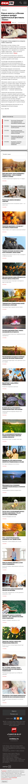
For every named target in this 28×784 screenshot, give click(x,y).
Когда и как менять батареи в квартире (11, 200)
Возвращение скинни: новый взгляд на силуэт (18, 126)
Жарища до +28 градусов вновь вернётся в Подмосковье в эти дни (13, 461)
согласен (4, 770)
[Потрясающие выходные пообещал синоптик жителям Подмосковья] (14, 354)
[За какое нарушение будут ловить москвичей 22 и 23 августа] (14, 328)
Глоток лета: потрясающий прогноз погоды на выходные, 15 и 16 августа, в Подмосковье (13, 513)
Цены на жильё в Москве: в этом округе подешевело (12, 563)
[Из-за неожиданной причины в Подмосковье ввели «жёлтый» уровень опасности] (14, 432)
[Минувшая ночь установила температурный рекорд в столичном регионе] (14, 483)
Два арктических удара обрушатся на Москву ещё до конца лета (13, 277)
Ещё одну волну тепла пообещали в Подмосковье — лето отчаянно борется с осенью (13, 175)
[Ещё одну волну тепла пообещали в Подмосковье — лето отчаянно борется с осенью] (14, 171)
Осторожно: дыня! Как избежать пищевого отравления (16, 143)
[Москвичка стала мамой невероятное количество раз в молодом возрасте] (14, 693)
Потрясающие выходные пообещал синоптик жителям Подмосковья (13, 357)
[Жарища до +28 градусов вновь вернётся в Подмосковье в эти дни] (14, 458)
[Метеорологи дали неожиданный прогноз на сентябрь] (14, 586)
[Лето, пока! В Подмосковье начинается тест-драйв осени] (14, 535)
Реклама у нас (14, 714)
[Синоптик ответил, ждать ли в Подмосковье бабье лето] (14, 639)
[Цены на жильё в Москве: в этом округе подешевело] (14, 560)
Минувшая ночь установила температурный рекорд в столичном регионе (13, 486)
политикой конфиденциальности (9, 778)
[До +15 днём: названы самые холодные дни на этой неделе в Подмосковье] (14, 665)
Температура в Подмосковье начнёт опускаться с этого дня (13, 304)
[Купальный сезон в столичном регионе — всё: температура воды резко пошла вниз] (14, 613)
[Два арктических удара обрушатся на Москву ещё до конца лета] (14, 275)
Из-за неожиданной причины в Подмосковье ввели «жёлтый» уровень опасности (11, 435)
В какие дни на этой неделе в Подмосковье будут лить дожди (12, 408)
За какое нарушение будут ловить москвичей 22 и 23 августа (12, 331)
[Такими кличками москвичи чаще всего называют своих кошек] (14, 249)
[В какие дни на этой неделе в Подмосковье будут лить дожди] (14, 405)
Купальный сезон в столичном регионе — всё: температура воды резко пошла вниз (12, 616)
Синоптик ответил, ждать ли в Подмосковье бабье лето (11, 642)
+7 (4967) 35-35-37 (14, 734)
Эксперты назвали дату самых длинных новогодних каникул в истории (17, 132)
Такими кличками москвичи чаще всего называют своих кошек (12, 251)
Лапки (15, 53)
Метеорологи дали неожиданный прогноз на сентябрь (12, 589)
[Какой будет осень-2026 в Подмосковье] (14, 381)
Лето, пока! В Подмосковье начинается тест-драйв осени (11, 538)
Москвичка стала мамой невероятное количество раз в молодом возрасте (14, 696)
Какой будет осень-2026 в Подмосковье (10, 383)
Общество (4, 9)
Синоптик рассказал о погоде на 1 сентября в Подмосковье (12, 226)
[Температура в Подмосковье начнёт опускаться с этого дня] (14, 301)
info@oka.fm (14, 739)
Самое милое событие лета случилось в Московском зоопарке (17, 137)
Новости (14, 711)
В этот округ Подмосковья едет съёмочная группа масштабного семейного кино (18, 122)
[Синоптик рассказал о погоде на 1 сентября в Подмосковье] (14, 224)
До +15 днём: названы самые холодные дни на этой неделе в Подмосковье (12, 669)
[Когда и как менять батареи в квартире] (14, 198)
